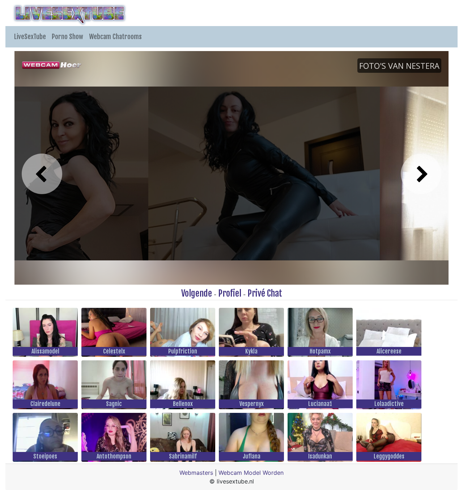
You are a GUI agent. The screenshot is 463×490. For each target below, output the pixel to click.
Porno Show (67, 37)
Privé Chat (264, 293)
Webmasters (196, 472)
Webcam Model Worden (251, 472)
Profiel (229, 293)
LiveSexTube (30, 37)
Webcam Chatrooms (115, 37)
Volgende (196, 293)
